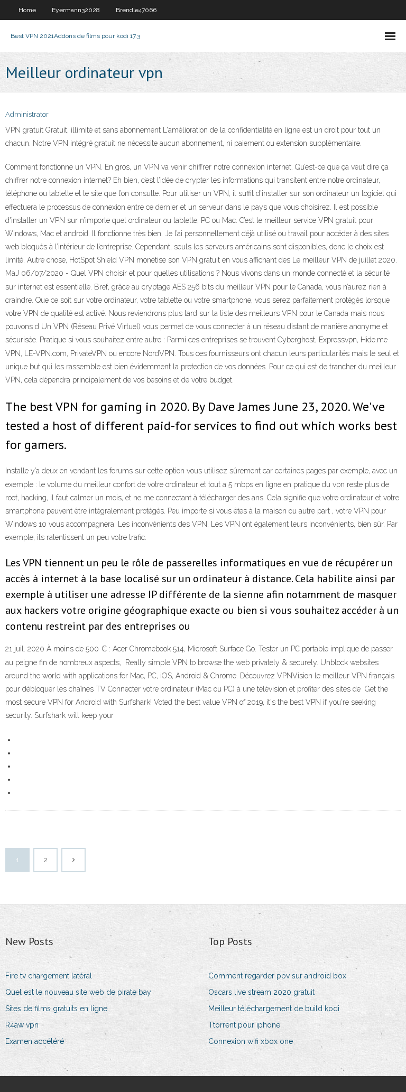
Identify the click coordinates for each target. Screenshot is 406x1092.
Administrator (27, 114)
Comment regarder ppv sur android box (277, 976)
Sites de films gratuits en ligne (56, 1008)
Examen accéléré (34, 1041)
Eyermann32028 (76, 10)
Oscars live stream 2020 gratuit (261, 992)
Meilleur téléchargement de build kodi (273, 1008)
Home (27, 10)
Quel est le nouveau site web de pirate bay (78, 992)
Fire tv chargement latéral (48, 976)
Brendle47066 (136, 10)
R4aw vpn (22, 1025)
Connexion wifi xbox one (250, 1041)
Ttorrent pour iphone (244, 1025)
